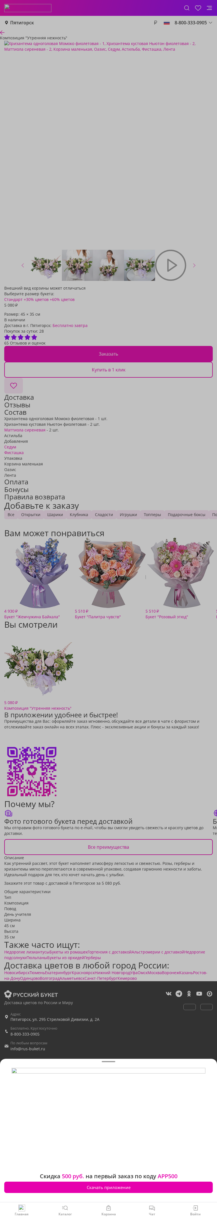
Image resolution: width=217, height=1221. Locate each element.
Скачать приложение (109, 1187)
